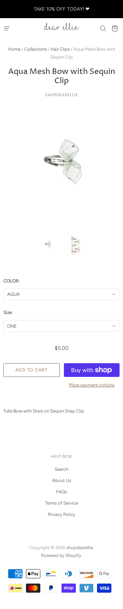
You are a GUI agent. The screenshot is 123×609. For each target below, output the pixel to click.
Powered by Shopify (61, 555)
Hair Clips (60, 49)
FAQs (61, 491)
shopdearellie (61, 95)
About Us (61, 480)
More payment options (91, 385)
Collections (35, 49)
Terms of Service (61, 503)
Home (14, 49)
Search (61, 469)
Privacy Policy (61, 514)
